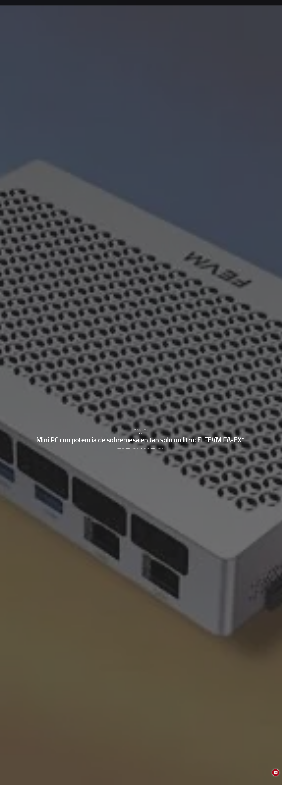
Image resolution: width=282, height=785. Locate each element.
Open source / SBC (141, 430)
